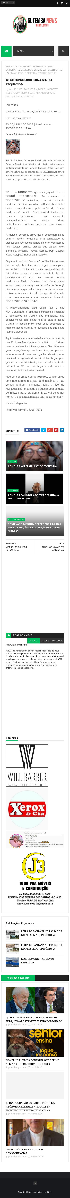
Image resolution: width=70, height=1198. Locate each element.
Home (9, 66)
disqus (45, 641)
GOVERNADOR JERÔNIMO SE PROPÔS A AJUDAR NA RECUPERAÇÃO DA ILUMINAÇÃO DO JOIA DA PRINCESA (34, 527)
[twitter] (67, 3)
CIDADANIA (13, 490)
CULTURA (18, 66)
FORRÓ (27, 66)
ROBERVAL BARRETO (16, 92)
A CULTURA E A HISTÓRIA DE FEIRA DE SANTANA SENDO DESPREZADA (33, 496)
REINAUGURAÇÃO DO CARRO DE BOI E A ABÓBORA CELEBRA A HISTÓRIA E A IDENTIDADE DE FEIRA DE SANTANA (30, 1106)
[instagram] (62, 3)
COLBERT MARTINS (16, 519)
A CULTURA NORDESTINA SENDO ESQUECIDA (32, 466)
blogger (33, 641)
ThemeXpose (34, 1187)
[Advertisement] (35, 593)
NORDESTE (38, 66)
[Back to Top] (35, 1183)
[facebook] (57, 3)
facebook (57, 641)
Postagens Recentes (18, 978)
